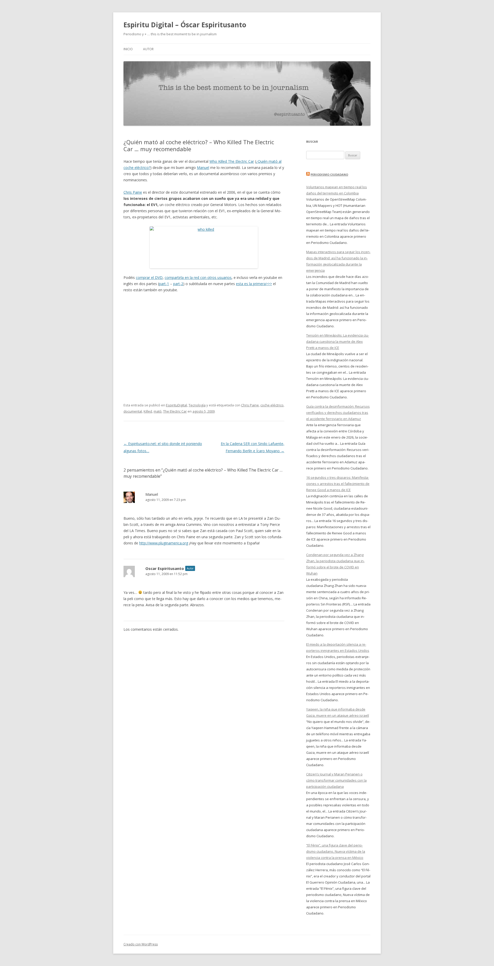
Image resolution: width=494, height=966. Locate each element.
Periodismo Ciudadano (329, 174)
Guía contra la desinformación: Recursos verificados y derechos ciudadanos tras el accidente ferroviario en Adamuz (338, 412)
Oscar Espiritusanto (164, 568)
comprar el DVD (149, 277)
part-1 (164, 283)
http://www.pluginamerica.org (163, 543)
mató (158, 411)
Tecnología (197, 405)
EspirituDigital (176, 405)
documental (132, 411)
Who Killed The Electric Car (231, 161)
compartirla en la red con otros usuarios (198, 277)
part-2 (178, 283)
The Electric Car (175, 411)
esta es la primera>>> (254, 283)
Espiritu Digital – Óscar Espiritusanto (184, 24)
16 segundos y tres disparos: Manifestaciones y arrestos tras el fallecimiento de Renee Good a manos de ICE (337, 483)
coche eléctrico (272, 405)
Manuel (203, 167)
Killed (148, 411)
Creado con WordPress (140, 944)
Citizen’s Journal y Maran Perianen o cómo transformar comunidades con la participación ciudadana (336, 780)
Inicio (128, 49)
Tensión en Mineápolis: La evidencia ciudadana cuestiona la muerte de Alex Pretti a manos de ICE (337, 341)
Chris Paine (132, 192)
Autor (148, 49)
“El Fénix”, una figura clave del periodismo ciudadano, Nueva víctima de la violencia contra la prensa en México (335, 851)
